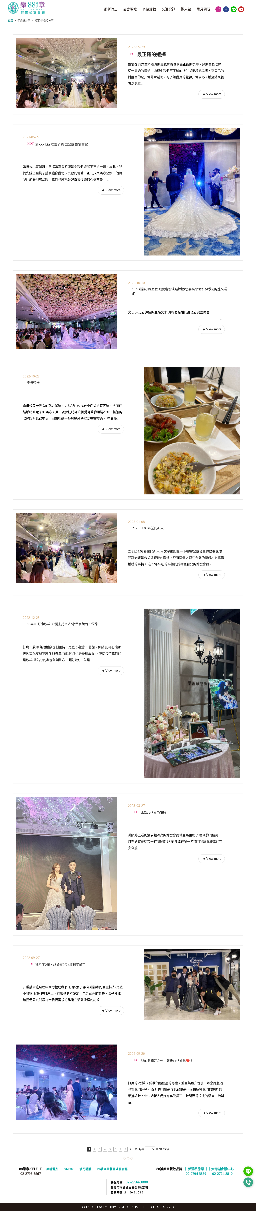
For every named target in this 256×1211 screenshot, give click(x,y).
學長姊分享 (23, 20)
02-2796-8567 (30, 1173)
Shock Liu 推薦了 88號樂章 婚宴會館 (61, 144)
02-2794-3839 (196, 1171)
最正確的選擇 (151, 54)
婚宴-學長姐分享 (44, 20)
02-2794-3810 (222, 1171)
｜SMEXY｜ (68, 1169)
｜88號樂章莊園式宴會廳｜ (112, 1169)
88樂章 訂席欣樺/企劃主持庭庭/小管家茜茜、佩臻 (62, 624)
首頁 (10, 20)
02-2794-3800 (137, 1182)
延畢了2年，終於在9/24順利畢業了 (60, 964)
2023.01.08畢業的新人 (148, 528)
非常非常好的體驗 (153, 813)
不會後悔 (33, 382)
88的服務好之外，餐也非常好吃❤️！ (166, 1061)
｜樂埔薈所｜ (52, 1169)
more (211, 94)
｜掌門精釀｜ (85, 1169)
